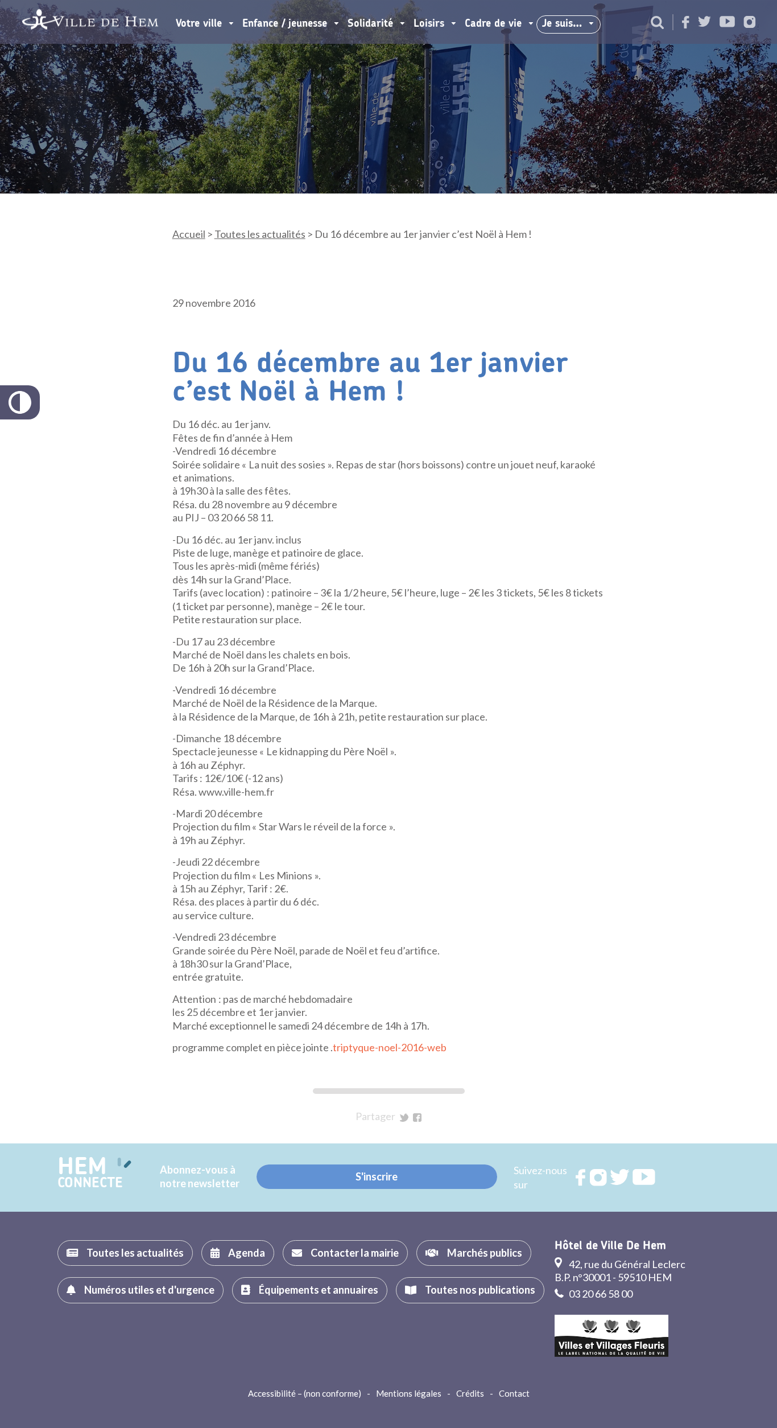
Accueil (188, 234)
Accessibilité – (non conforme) (304, 1393)
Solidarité (370, 24)
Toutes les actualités (259, 234)
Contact (514, 1393)
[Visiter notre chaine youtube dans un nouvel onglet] (727, 22)
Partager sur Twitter (404, 1117)
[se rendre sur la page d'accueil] (90, 22)
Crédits (470, 1393)
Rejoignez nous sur (581, 1177)
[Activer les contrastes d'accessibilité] (20, 402)
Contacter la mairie (355, 1252)
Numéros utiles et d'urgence (149, 1289)
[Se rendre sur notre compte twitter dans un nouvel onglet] (704, 22)
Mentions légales (408, 1393)
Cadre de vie (493, 24)
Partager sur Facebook (417, 1117)
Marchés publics (484, 1252)
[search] (657, 23)
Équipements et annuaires (318, 1289)
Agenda (246, 1252)
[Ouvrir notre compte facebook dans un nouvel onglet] (685, 23)
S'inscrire (377, 1176)
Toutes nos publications (480, 1289)
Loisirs (429, 24)
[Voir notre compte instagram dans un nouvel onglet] (749, 23)
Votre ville (199, 24)
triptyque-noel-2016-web (390, 1047)
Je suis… (562, 24)
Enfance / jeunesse (284, 24)
